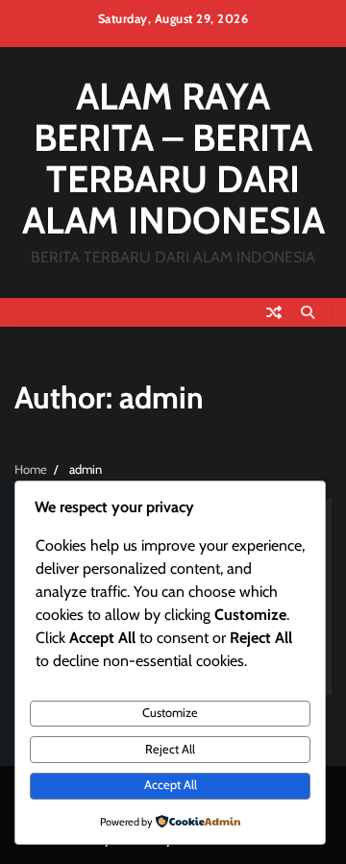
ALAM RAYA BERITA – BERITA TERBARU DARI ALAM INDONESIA (173, 158)
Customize (170, 712)
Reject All (170, 749)
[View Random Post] (274, 312)
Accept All (170, 785)
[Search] (307, 312)
